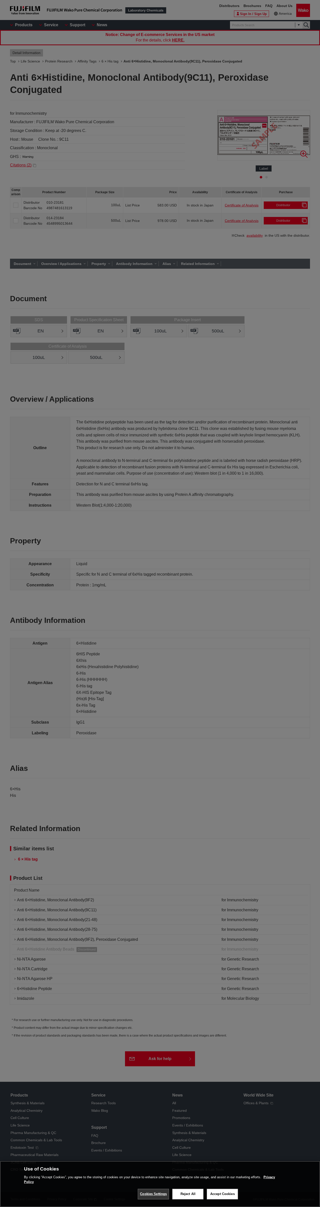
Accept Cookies (222, 1194)
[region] (160, 1184)
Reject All (188, 1194)
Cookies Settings (153, 1194)
